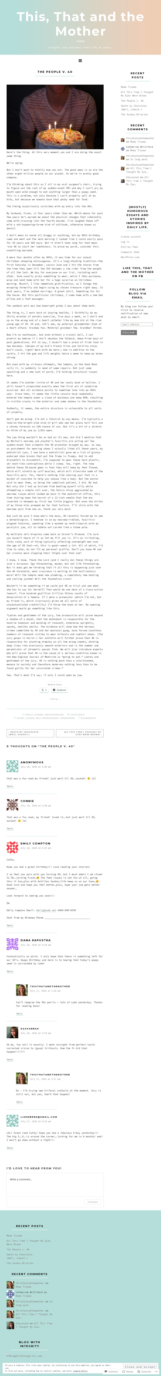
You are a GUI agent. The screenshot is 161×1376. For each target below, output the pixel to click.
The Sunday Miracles (134, 114)
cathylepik (78, 715)
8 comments (88, 718)
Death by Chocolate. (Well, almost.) (24, 733)
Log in (125, 241)
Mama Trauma (128, 86)
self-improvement (47, 718)
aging (21, 718)
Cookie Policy (80, 1371)
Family (29, 715)
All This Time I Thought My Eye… (139, 181)
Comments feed (130, 252)
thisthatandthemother (50, 986)
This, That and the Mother (80, 24)
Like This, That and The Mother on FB (137, 272)
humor (39, 715)
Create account (131, 236)
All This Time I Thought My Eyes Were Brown (83, 733)
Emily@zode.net (46, 910)
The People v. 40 (132, 100)
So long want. (139, 159)
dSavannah (30, 1028)
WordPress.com (130, 257)
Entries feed (129, 246)
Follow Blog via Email (138, 293)
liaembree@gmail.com (39, 1117)
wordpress (68, 718)
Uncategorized (54, 715)
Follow (129, 332)
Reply (10, 786)
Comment (93, 1202)
